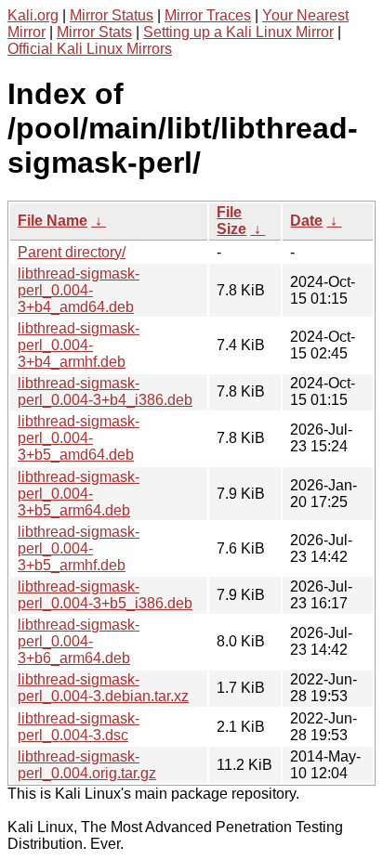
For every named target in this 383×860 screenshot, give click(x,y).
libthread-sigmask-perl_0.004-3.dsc (78, 726)
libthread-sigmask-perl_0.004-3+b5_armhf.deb (78, 548)
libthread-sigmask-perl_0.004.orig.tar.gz (87, 765)
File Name (52, 220)
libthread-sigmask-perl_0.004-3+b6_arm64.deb (78, 641)
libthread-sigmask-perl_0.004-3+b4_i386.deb (105, 391)
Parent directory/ (71, 252)
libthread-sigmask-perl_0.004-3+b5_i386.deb (105, 595)
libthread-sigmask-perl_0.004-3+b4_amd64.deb (78, 290)
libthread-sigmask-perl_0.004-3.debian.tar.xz (103, 687)
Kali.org (33, 15)
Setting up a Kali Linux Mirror (238, 32)
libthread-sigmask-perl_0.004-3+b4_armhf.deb (78, 345)
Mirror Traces (208, 15)
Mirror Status (111, 15)
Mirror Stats (94, 32)
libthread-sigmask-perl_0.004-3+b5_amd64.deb (78, 438)
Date (306, 220)
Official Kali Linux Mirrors (89, 49)
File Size (231, 220)
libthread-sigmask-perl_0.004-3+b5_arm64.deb (78, 493)
